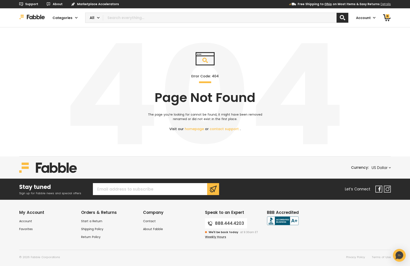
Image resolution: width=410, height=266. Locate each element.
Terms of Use (381, 257)
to (326, 4)
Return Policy (91, 237)
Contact (149, 221)
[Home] (32, 18)
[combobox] (217, 18)
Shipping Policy (92, 229)
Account (25, 221)
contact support (225, 128)
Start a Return (91, 221)
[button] (399, 255)
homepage (195, 128)
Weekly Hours (215, 237)
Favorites (26, 229)
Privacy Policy (355, 257)
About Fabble (153, 229)
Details (386, 4)
